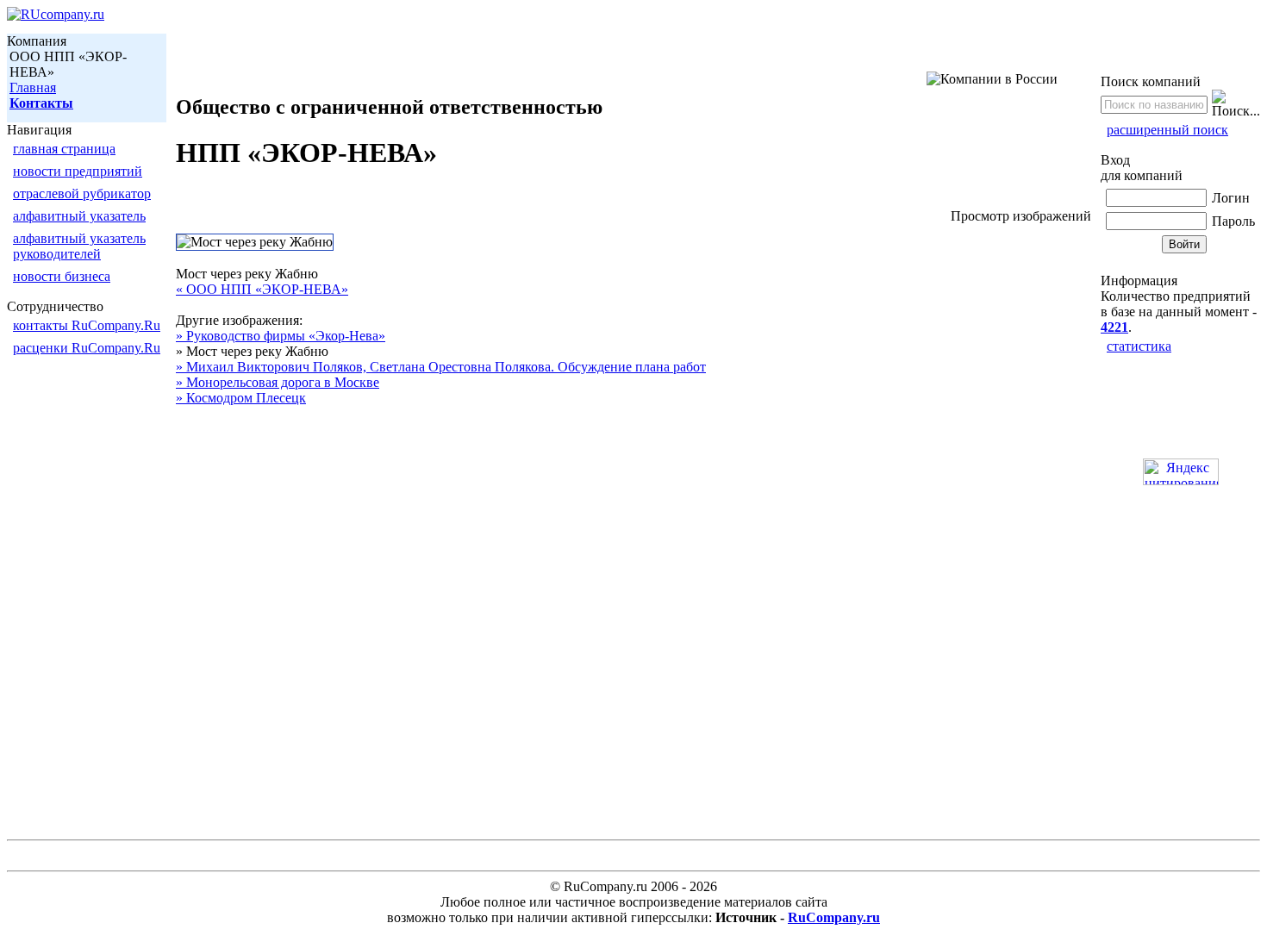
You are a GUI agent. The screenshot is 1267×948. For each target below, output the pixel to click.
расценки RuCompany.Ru (86, 347)
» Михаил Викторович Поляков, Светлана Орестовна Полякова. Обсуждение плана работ (441, 366)
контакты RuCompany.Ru (86, 325)
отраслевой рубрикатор (82, 193)
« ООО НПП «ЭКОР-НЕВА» (262, 289)
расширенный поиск (1167, 129)
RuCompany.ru (834, 917)
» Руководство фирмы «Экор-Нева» (280, 335)
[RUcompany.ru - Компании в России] (55, 14)
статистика (1139, 346)
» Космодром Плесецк (241, 397)
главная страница (64, 148)
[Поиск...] (1236, 104)
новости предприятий (77, 171)
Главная (32, 87)
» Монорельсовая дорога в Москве (277, 382)
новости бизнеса (61, 276)
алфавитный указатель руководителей (79, 246)
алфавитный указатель (79, 216)
